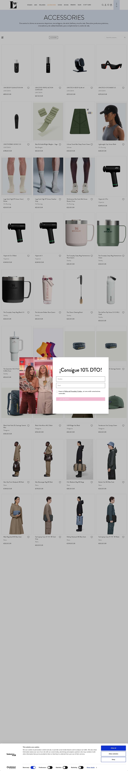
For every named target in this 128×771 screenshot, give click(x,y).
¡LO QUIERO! (64, 399)
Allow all (113, 748)
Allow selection (113, 754)
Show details (91, 767)
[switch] (50, 767)
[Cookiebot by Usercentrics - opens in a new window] (11, 767)
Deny (113, 759)
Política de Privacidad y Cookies (73, 391)
